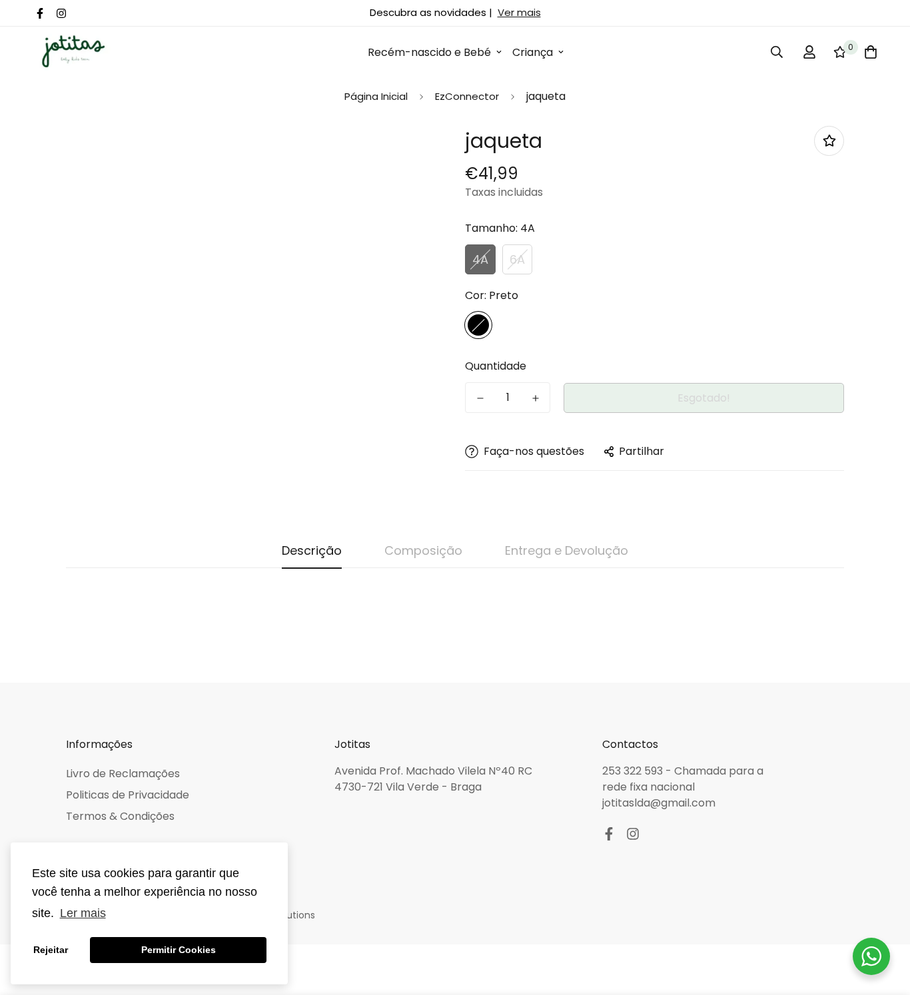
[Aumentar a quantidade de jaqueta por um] (535, 398)
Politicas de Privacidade (127, 795)
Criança (532, 52)
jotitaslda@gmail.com (658, 803)
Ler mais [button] (83, 913)
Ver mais (519, 12)
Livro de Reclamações (123, 773)
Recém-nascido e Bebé (429, 52)
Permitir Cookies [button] (178, 949)
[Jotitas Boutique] (73, 52)
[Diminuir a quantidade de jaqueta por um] (480, 398)
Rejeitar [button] (50, 949)
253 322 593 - (638, 771)
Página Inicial (376, 96)
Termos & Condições (120, 816)
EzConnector (467, 96)
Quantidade (495, 366)
